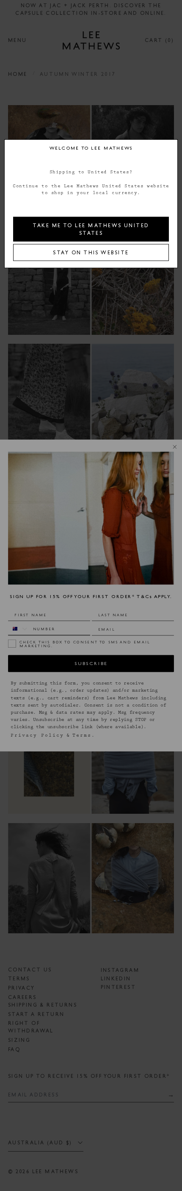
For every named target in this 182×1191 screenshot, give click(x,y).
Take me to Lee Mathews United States (91, 229)
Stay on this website (91, 252)
